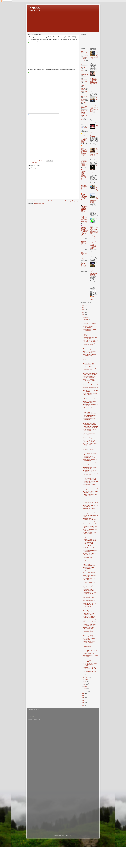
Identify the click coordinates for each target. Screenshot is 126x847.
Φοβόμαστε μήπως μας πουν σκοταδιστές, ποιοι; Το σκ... (89, 601)
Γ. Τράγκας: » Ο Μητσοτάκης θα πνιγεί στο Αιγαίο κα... (89, 673)
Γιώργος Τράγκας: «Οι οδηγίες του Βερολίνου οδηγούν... (90, 460)
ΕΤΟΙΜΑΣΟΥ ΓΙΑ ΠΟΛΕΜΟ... (89, 508)
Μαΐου (84, 684)
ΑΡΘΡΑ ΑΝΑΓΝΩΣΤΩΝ (84, 52)
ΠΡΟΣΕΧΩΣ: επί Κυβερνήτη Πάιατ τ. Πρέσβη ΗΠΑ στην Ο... (90, 492)
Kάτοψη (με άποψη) (83, 136)
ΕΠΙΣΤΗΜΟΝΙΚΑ (84, 74)
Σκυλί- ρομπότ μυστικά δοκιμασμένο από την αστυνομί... (90, 396)
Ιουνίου (84, 683)
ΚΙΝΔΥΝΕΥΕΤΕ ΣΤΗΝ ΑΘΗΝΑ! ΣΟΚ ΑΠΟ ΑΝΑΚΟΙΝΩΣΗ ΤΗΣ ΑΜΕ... (90, 341)
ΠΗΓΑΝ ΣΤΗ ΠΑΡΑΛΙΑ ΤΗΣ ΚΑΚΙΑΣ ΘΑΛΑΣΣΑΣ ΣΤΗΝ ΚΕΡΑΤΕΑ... (90, 424)
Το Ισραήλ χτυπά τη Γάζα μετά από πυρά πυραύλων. (90, 327)
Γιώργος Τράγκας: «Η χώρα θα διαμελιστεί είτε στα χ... (89, 410)
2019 (83, 316)
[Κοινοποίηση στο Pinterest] (52, 161)
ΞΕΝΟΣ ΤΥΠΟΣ (84, 91)
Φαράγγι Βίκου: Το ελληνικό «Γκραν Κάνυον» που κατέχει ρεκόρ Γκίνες (84, 246)
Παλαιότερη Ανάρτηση (71, 200)
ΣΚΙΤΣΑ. (82, 104)
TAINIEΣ (82, 119)
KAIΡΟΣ (82, 118)
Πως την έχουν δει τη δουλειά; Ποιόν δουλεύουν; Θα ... (90, 506)
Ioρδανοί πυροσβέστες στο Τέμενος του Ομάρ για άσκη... (90, 399)
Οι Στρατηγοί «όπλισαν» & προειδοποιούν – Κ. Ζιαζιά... (89, 380)
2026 (83, 304)
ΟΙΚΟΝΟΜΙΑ (83, 93)
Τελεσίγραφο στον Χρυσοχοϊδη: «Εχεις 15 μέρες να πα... (89, 559)
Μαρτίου (85, 688)
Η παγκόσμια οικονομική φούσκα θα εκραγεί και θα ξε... (90, 658)
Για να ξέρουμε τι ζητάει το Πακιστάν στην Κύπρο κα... (90, 535)
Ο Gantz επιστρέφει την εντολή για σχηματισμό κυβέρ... (90, 620)
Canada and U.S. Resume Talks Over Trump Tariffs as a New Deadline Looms (84, 268)
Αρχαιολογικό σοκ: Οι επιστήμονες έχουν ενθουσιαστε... (90, 513)
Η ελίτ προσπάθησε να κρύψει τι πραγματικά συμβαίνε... (89, 344)
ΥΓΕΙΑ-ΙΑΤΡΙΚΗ (84, 115)
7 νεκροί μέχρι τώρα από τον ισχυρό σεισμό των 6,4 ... (90, 489)
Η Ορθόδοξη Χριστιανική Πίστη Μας (83, 228)
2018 (83, 693)
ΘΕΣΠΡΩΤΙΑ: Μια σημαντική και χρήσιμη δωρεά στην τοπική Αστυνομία (84, 140)
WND (82, 252)
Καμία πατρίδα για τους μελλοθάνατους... (88, 448)
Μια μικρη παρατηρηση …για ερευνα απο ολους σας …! (90, 546)
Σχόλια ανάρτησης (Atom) (38, 203)
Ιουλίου (84, 681)
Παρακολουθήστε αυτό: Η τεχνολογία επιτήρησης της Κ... (90, 519)
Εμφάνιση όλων (86, 272)
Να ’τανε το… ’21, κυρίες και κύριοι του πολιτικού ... (90, 486)
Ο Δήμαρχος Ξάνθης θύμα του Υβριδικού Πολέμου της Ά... (89, 582)
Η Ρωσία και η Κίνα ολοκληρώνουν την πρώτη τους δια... (90, 352)
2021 (83, 312)
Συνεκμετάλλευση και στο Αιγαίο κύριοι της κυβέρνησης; (89, 533)
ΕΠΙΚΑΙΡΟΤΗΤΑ (84, 71)
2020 (83, 314)
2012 (83, 704)
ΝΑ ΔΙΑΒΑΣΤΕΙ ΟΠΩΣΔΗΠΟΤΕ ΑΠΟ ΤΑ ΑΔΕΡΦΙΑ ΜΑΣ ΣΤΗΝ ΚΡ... (90, 371)
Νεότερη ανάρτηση (33, 200)
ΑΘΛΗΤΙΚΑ (83, 49)
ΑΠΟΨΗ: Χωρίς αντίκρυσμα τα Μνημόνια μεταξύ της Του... (89, 335)
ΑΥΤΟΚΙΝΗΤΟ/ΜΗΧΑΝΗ (84, 58)
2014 (83, 700)
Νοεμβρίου (85, 319)
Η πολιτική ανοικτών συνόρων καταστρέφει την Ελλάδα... (89, 364)
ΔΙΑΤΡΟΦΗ (83, 64)
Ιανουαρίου (85, 691)
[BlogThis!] (48, 161)
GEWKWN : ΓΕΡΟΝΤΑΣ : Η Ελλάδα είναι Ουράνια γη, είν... (90, 557)
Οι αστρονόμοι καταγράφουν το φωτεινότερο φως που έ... (89, 596)
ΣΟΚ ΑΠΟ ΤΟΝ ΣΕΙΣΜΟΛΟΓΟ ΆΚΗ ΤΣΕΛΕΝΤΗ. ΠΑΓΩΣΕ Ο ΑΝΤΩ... (90, 427)
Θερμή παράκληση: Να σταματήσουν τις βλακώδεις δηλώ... (89, 360)
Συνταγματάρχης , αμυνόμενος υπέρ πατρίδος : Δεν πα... (90, 482)
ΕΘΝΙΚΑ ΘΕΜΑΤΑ (84, 67)
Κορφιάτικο (34, 7)
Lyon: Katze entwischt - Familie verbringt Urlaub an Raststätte (84, 200)
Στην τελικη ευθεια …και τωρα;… (89, 484)
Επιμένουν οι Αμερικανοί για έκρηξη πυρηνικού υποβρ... (90, 495)
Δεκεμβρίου (85, 317)
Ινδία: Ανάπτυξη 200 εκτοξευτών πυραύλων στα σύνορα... (89, 324)
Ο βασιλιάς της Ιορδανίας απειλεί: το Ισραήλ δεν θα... (90, 524)
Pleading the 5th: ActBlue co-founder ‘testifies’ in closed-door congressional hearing (84, 256)
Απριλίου (85, 686)
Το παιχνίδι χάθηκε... (87, 606)
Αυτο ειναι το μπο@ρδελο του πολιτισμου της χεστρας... (89, 377)
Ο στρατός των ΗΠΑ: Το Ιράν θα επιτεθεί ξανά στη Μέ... (89, 554)
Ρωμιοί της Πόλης (83, 242)
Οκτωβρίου (85, 676)
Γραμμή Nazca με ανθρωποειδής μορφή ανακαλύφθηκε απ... (89, 625)
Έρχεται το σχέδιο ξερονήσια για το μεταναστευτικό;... (90, 562)
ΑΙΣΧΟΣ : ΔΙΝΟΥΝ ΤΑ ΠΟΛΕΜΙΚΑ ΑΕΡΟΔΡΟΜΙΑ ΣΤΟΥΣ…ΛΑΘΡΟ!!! (90, 664)
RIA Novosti (83, 185)
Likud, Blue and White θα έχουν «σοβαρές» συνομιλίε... (89, 645)
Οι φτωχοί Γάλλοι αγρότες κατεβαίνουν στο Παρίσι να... (89, 435)
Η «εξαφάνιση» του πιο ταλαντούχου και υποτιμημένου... (90, 383)
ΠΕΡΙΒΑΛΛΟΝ (84, 96)
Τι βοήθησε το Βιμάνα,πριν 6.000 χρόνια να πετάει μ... (90, 551)
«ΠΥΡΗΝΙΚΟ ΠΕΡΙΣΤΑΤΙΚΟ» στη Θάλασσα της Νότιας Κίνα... (90, 527)
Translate (85, 127)
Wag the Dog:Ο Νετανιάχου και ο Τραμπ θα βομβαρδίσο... (89, 321)
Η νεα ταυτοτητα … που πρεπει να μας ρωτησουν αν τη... (90, 510)
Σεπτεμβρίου (86, 677)
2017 (83, 695)
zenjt (93, 296)
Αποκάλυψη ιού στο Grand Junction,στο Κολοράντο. (88, 590)
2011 (83, 705)
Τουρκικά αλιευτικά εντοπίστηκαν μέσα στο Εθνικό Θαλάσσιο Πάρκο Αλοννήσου (84, 177)
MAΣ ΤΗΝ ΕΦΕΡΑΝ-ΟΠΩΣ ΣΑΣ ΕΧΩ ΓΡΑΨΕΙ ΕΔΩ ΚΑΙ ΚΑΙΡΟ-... (90, 422)
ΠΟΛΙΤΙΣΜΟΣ (83, 102)
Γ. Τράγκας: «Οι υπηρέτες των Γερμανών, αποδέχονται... (89, 617)
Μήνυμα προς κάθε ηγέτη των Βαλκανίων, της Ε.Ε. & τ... (89, 441)
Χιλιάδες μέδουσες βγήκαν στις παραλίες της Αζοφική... (89, 346)
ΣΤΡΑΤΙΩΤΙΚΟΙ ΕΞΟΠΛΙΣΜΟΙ (84, 107)
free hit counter (31, 716)
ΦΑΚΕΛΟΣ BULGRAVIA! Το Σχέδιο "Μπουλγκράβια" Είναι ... (90, 530)
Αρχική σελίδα (52, 200)
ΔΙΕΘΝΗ (82, 66)
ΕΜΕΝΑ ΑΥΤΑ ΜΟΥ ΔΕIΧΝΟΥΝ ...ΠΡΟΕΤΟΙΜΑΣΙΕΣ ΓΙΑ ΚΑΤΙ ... (90, 540)
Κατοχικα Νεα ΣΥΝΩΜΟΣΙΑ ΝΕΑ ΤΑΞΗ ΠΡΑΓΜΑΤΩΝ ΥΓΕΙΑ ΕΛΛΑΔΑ (84, 209)
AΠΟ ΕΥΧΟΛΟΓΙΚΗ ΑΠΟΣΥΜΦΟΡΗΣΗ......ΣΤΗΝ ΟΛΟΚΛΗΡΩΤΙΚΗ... (89, 647)
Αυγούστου (85, 679)
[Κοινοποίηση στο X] (49, 161)
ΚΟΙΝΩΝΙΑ (83, 84)
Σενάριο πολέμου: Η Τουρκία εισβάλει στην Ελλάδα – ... (89, 614)
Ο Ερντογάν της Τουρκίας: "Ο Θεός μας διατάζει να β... (90, 622)
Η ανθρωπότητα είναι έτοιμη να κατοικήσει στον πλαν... (89, 628)
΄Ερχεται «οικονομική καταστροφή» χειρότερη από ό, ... (90, 408)
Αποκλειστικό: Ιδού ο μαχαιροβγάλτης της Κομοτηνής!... (90, 661)
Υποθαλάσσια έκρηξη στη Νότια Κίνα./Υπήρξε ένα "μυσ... (89, 593)
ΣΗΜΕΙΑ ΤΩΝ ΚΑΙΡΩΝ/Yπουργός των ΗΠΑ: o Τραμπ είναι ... (90, 463)
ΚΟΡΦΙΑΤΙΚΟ (83, 85)
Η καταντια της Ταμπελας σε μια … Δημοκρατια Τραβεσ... (90, 631)
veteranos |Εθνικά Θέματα (83, 172)
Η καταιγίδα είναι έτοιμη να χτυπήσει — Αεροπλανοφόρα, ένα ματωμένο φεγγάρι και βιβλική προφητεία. (94, 130)
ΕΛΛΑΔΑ (82, 70)
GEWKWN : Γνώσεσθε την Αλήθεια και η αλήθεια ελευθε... (90, 369)
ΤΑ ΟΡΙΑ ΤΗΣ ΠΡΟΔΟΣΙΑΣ (88, 366)
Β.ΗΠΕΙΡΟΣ (83, 60)
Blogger (69, 835)
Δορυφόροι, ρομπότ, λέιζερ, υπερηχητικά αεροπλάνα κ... (89, 565)
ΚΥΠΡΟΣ (82, 89)
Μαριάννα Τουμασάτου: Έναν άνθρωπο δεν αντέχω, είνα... (89, 611)
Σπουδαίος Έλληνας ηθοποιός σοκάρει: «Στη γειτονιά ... (89, 642)
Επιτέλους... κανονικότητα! (88, 653)
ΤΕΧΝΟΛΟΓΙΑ (84, 110)
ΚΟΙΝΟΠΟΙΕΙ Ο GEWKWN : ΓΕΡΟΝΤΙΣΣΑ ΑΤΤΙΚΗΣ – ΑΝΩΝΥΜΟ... (88, 450)
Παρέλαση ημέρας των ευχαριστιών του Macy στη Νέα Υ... (90, 349)
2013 (83, 702)
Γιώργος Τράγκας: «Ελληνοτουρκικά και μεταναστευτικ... (90, 385)
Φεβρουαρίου (86, 689)
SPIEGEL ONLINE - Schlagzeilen (84, 195)
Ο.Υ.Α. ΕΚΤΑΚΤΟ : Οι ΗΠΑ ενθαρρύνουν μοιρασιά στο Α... (90, 598)
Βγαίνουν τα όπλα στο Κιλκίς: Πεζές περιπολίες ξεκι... (90, 474)
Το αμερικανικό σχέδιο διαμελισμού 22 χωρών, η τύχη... (90, 338)
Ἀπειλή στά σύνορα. (87, 537)
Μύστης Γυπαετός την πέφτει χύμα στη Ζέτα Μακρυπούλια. (90, 576)
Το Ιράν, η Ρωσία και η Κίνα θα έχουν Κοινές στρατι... (89, 430)
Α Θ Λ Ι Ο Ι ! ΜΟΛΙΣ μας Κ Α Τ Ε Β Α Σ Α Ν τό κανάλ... (90, 503)
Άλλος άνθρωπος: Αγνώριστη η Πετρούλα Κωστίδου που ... (89, 454)
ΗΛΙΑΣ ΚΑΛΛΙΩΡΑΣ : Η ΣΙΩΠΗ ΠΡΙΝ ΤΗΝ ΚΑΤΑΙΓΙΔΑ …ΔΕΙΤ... (90, 500)
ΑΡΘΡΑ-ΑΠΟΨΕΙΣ (84, 55)
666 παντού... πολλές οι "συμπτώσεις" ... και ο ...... (89, 543)
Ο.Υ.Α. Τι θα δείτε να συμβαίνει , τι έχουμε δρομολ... (90, 639)
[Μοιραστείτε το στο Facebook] (50, 161)
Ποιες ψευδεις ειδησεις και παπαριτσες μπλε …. (88, 568)
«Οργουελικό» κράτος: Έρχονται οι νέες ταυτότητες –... (90, 579)
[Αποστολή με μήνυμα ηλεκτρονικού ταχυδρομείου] (47, 161)
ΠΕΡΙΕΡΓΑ (83, 99)
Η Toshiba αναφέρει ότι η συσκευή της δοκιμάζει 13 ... (90, 468)
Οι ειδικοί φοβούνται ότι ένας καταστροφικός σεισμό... (89, 522)
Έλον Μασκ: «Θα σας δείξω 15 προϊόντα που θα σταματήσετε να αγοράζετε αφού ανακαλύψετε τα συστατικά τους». (94, 77)
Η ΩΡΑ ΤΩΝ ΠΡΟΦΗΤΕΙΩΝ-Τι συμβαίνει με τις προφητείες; (89, 573)
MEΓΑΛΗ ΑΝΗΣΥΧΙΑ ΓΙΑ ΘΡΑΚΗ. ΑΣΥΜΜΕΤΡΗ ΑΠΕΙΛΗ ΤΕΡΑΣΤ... (90, 668)
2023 (83, 309)
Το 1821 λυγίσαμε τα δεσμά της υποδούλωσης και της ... (89, 604)
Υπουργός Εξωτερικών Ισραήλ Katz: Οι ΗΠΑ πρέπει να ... (90, 587)
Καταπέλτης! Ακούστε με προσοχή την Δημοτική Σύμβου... (90, 416)
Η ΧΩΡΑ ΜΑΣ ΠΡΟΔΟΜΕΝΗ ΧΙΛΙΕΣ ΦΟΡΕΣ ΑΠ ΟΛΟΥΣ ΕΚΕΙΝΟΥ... (90, 374)
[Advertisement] (63, 21)
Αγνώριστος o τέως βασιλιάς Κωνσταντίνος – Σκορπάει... (89, 584)
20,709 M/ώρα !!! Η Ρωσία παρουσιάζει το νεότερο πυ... (89, 438)
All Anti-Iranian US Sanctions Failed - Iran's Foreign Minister (84, 188)
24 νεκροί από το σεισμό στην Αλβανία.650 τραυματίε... (89, 465)
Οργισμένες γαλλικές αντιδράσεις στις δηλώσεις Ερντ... (89, 330)
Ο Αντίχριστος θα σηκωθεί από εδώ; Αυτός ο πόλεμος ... (90, 394)
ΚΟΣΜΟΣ (83, 88)
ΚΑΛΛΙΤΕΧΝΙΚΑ (35, 162)
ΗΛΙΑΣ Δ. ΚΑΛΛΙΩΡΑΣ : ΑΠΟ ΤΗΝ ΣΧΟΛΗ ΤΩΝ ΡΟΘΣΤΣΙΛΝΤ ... (90, 333)
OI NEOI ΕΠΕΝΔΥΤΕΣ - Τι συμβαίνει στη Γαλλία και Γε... (90, 358)
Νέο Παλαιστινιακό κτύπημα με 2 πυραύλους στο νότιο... (89, 471)
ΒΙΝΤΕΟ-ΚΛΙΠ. (84, 61)
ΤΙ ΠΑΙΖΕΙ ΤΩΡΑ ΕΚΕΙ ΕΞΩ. (97, 188)
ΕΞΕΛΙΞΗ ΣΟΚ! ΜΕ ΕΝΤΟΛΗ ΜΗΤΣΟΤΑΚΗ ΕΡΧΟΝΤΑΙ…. (89, 671)
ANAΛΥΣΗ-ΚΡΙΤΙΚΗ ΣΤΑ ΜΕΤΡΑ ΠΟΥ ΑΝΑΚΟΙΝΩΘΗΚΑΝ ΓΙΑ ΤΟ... (90, 633)
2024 (83, 307)
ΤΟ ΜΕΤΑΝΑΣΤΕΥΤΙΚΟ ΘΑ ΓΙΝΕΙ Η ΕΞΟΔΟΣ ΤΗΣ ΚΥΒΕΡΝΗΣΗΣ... (90, 479)
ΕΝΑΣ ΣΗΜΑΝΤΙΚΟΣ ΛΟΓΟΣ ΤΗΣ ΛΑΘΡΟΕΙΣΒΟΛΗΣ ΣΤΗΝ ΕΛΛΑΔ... (90, 444)
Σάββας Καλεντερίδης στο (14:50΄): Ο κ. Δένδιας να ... (90, 419)
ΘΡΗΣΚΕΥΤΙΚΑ (84, 77)
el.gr (29, 156)
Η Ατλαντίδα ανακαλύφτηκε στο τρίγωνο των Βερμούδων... (89, 433)
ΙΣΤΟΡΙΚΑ (83, 79)
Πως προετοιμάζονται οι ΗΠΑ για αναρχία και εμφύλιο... (89, 402)
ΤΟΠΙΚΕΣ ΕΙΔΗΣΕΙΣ (83, 113)
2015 (83, 698)
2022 (83, 310)
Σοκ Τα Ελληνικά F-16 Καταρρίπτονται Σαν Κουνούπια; (90, 413)
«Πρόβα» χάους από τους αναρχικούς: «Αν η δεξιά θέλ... (89, 457)
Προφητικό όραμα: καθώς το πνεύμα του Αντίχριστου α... (90, 391)
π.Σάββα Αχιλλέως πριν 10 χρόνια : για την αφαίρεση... (90, 476)
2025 (83, 305)
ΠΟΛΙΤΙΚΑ (83, 100)
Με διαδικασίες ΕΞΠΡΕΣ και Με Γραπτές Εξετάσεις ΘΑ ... (89, 636)
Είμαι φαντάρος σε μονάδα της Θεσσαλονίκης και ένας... (89, 571)
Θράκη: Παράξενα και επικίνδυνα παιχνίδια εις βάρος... (89, 355)
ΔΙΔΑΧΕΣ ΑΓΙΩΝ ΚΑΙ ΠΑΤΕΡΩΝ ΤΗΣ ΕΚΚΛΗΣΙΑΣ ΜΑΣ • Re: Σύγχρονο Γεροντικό (84, 233)
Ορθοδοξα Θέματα (83, 148)
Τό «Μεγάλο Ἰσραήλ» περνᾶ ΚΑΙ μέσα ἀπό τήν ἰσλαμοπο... (89, 608)
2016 (83, 697)
